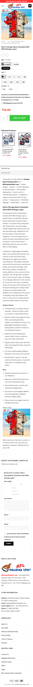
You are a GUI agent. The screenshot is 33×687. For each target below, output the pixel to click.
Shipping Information (8, 658)
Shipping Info (5, 173)
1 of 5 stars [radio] (6, 484)
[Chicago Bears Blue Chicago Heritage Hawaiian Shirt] (8, 139)
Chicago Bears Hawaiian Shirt (10, 43)
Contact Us (5, 654)
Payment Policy (6, 662)
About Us (4, 624)
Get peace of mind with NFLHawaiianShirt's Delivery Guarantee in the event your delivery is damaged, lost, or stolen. (15, 97)
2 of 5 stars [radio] (16, 484)
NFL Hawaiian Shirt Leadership (11, 673)
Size (3, 72)
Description (5, 168)
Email (6, 524)
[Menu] (2, 5)
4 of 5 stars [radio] (8, 491)
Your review (8, 498)
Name (6, 515)
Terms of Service (6, 639)
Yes (4, 89)
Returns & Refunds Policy (9, 632)
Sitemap (4, 643)
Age (2, 60)
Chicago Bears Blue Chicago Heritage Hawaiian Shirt (7, 151)
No (11, 89)
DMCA (3, 666)
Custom (4, 86)
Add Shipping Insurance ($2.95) (13, 103)
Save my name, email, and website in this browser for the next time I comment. (16, 536)
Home (3, 41)
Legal (3, 669)
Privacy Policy (5, 635)
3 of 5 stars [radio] (8, 487)
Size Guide (4, 628)
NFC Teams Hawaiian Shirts (16, 41)
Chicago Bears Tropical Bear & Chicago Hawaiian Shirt (23, 152)
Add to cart (19, 118)
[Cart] (30, 5)
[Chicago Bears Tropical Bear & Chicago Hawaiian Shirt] (24, 139)
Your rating (8, 481)
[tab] (16, 168)
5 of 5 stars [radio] (8, 494)
